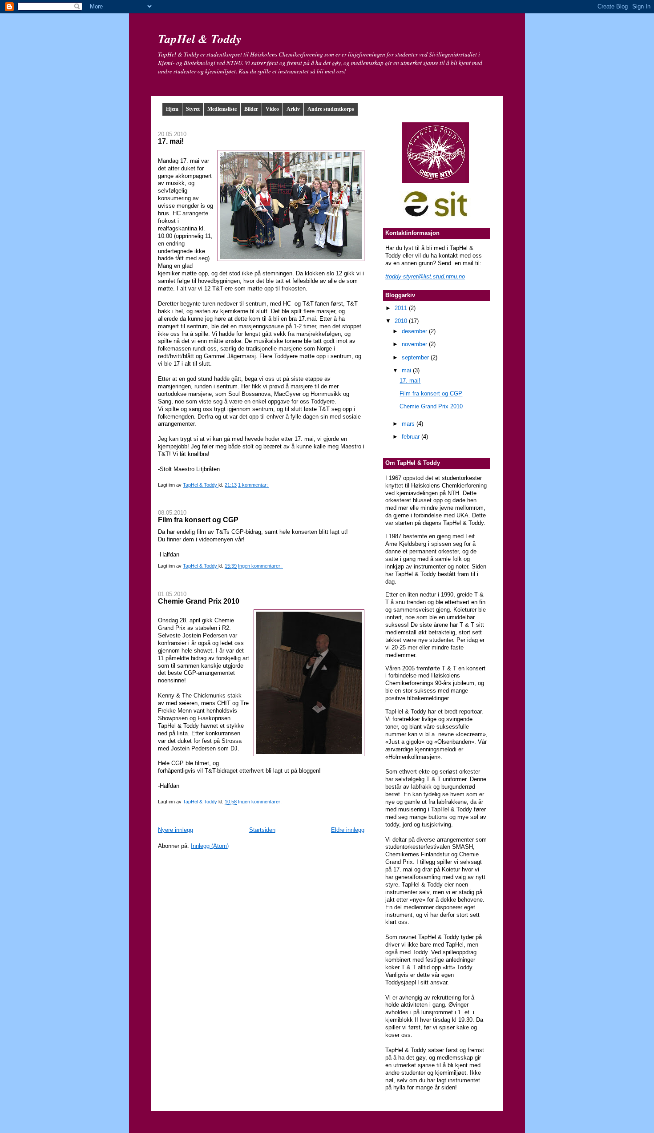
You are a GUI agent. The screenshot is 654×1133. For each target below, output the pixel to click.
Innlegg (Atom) (210, 846)
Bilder (251, 109)
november (415, 344)
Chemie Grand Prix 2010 (198, 601)
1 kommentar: (253, 485)
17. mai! (171, 141)
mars (409, 423)
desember (415, 331)
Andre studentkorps (330, 109)
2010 (402, 321)
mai (407, 370)
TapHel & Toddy (200, 38)
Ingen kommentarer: (260, 566)
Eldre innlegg (347, 830)
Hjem (172, 109)
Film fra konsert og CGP (198, 520)
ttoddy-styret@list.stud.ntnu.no (425, 276)
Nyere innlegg (175, 830)
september (416, 357)
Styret (193, 109)
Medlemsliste (222, 109)
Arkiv (293, 109)
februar (411, 436)
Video (272, 109)
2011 (402, 308)
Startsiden (262, 830)
